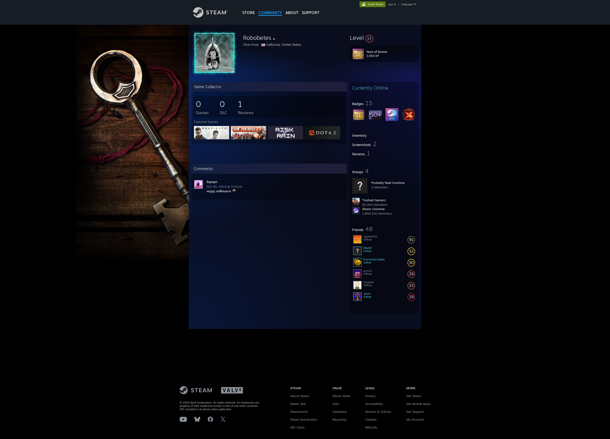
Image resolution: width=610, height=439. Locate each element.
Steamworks (299, 412)
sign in (392, 4)
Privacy (370, 396)
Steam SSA (298, 404)
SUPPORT (311, 12)
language (407, 4)
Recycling (339, 419)
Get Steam (413, 396)
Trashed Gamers (374, 200)
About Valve (341, 396)
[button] (384, 37)
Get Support (415, 412)
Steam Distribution (303, 419)
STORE (248, 12)
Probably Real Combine (388, 183)
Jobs (335, 404)
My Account (415, 419)
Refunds (371, 427)
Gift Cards (297, 427)
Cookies (370, 419)
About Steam (299, 396)
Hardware (339, 412)
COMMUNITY (270, 12)
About (292, 12)
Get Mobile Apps (418, 404)
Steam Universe (373, 209)
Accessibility (374, 404)
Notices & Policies (378, 412)
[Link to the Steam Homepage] (210, 16)
